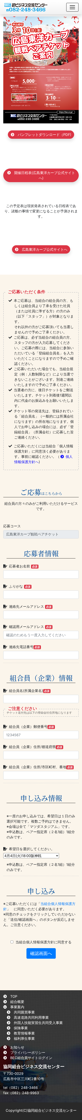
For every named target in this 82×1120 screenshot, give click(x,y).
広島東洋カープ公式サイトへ (44, 249)
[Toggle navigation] (72, 7)
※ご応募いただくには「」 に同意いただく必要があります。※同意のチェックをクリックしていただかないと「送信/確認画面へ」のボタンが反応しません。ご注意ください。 (39, 914)
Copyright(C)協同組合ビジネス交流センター (41, 1110)
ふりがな (19, 586)
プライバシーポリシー (27, 1052)
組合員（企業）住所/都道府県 (35, 747)
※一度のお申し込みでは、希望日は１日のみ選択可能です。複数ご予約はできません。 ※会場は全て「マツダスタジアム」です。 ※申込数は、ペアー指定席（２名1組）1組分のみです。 (41, 826)
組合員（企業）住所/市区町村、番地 (41, 767)
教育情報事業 (24, 1033)
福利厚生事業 (24, 1038)
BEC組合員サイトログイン (31, 1058)
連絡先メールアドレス (30, 606)
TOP (13, 996)
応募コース (12, 526)
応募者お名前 (23, 566)
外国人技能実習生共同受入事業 (38, 1022)
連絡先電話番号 (24, 647)
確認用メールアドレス (30, 626)
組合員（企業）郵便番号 (31, 726)
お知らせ (17, 1047)
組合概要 (17, 1001)
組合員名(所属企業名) (29, 690)
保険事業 (21, 1028)
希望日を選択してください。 (31, 849)
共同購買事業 (24, 1012)
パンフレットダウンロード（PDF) (44, 134)
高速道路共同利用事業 (31, 1017)
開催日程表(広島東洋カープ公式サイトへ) (44, 175)
